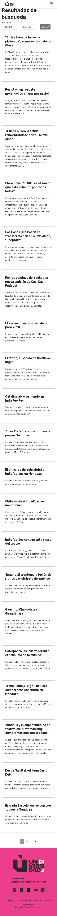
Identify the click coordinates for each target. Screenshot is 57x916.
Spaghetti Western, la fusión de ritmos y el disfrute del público (28, 576)
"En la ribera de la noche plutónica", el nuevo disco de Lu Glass (28, 41)
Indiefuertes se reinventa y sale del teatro (28, 541)
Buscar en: (7, 22)
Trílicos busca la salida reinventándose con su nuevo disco (26, 135)
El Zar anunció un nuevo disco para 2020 (26, 325)
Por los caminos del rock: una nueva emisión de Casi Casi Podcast (26, 281)
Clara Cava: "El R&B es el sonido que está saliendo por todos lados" (28, 187)
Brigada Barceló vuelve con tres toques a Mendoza (28, 807)
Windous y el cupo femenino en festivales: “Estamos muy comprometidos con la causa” (27, 729)
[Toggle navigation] (51, 3)
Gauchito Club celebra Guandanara (21, 611)
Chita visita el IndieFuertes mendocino (24, 503)
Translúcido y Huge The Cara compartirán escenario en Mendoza (26, 690)
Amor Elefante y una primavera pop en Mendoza (27, 433)
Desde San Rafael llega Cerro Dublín (26, 772)
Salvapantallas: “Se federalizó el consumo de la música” (27, 653)
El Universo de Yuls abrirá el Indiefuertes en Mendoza (25, 471)
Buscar (45, 26)
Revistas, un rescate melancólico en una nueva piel (27, 91)
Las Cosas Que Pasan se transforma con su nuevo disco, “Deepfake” (28, 236)
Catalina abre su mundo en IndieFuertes (24, 398)
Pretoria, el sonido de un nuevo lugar (27, 360)
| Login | (38, 907)
